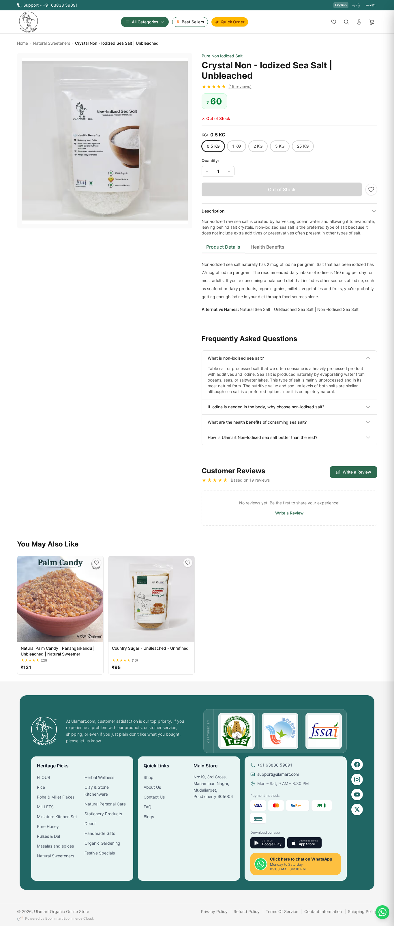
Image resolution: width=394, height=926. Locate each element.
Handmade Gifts (100, 833)
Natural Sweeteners (51, 43)
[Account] (359, 22)
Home (22, 43)
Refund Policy (247, 911)
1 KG (236, 146)
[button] (289, 86)
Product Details (223, 247)
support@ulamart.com (278, 774)
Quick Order (233, 21)
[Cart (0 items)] (372, 22)
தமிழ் (356, 5)
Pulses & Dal (48, 836)
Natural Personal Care (105, 803)
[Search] (346, 22)
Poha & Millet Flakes (55, 796)
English (341, 5)
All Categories (145, 21)
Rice (41, 787)
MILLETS (45, 806)
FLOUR (43, 777)
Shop (148, 777)
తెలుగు (370, 5)
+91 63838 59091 (274, 764)
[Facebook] (357, 764)
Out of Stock (282, 189)
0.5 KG (213, 146)
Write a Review (357, 471)
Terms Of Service (282, 911)
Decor (90, 823)
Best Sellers (193, 21)
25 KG (303, 146)
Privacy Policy (214, 911)
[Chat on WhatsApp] (382, 912)
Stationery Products (103, 813)
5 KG (279, 146)
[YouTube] (357, 794)
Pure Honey (48, 826)
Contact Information (323, 911)
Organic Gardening (102, 843)
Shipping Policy (362, 911)
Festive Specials (100, 852)
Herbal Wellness (99, 777)
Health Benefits (267, 247)
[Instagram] (357, 779)
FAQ (147, 806)
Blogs (149, 816)
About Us (152, 787)
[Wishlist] (334, 22)
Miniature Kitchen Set (57, 816)
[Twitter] (357, 809)
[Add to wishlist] (371, 189)
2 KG (258, 146)
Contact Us (154, 796)
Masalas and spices (55, 846)
